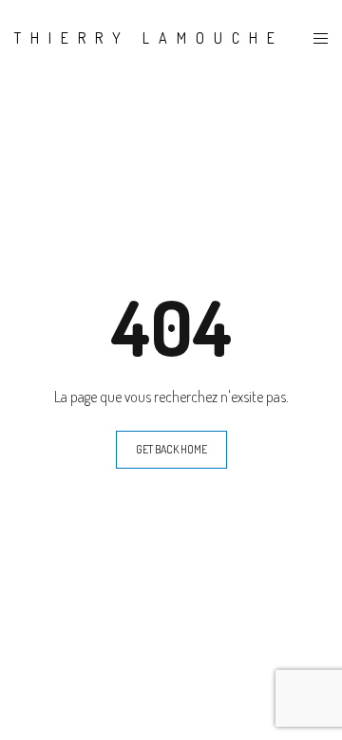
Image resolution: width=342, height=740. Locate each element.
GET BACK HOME (171, 449)
